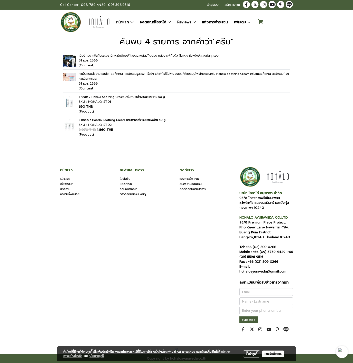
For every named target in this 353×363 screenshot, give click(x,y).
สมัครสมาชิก (232, 5)
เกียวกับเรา (66, 184)
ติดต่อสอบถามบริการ (193, 189)
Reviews (185, 22)
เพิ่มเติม (240, 22)
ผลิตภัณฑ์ (126, 184)
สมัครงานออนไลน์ (191, 184)
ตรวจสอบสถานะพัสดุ (133, 194)
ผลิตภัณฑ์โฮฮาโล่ (154, 22)
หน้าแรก (123, 22)
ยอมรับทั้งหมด (273, 354)
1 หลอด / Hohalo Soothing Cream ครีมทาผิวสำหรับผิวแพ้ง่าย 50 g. (122, 97)
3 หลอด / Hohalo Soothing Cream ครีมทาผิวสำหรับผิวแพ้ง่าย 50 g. (122, 120)
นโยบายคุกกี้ (96, 356)
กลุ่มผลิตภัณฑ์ (128, 189)
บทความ (65, 189)
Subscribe (248, 320)
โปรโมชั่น (125, 179)
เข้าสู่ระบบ (213, 5)
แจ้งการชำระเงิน (215, 22)
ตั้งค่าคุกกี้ (251, 354)
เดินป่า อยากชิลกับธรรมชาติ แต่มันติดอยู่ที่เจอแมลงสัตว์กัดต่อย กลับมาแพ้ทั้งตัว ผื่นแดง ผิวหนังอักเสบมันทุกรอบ (149, 56)
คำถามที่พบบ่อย (69, 194)
